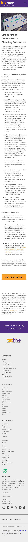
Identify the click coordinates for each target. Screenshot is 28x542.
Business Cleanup (8, 378)
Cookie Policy (5, 461)
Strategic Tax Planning (9, 363)
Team (3, 444)
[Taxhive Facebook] (20, 507)
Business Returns (8, 365)
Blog (3, 426)
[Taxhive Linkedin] (7, 507)
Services (4, 359)
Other (3, 414)
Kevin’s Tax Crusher (7, 429)
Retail (3, 404)
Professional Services (7, 403)
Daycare (4, 408)
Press (3, 453)
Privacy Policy (5, 457)
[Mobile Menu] (25, 3)
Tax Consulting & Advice (10, 368)
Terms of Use (5, 459)
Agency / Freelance (7, 393)
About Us (4, 447)
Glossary (4, 433)
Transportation (6, 399)
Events (4, 442)
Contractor (5, 388)
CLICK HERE (13, 310)
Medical (4, 410)
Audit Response (7, 372)
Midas (3, 464)
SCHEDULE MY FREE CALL (13, 277)
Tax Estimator (5, 431)
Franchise (4, 401)
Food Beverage (6, 412)
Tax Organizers (6, 427)
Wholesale (5, 406)
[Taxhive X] (16, 507)
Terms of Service (6, 455)
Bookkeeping (7, 370)
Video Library (5, 424)
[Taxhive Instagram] (3, 507)
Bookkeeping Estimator (8, 451)
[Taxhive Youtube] (12, 507)
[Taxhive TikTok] (24, 507)
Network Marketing (7, 391)
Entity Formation (8, 376)
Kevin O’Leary (5, 440)
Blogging (4, 395)
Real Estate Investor (7, 389)
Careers (4, 446)
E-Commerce (5, 397)
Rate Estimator (5, 449)
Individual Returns (8, 366)
